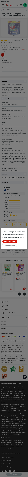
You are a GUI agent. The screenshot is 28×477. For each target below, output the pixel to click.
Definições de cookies (10, 245)
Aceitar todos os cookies (9, 241)
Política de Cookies (18, 237)
